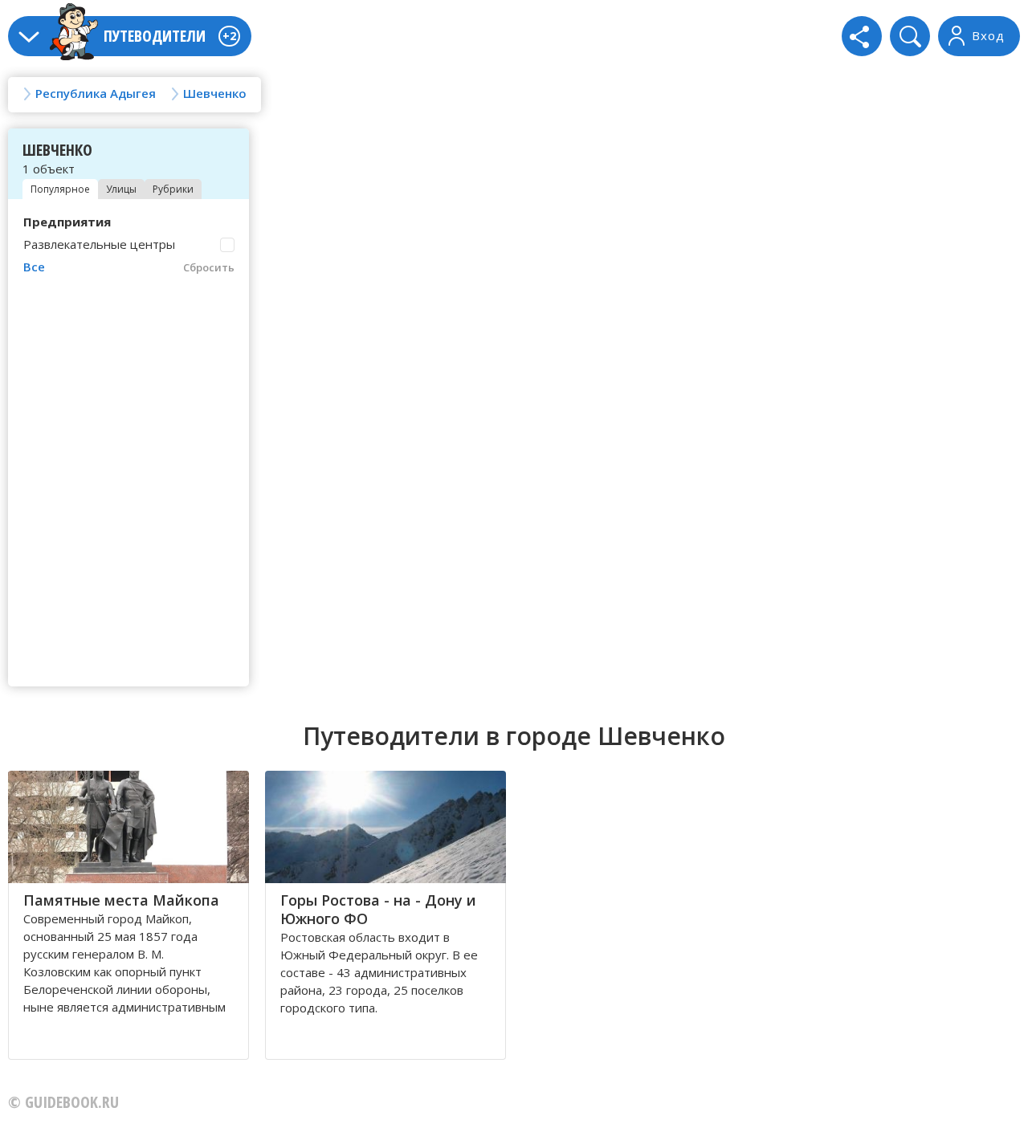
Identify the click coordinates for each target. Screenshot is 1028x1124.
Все (34, 266)
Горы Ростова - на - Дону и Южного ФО (378, 909)
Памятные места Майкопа (121, 900)
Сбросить (209, 267)
